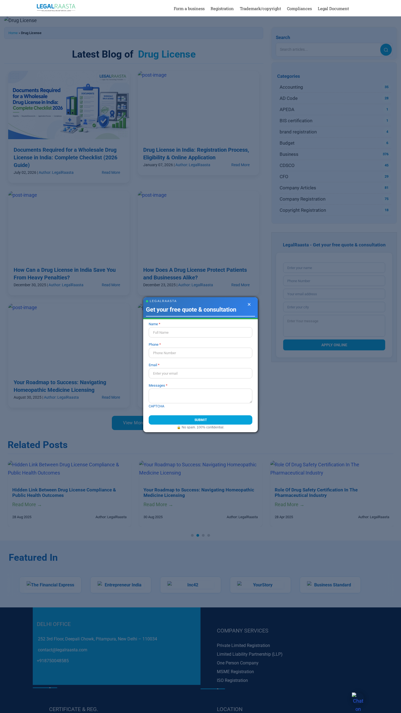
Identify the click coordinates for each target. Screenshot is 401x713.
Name (153, 324)
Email (153, 365)
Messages (157, 385)
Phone (153, 344)
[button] (356, 8)
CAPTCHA (156, 406)
